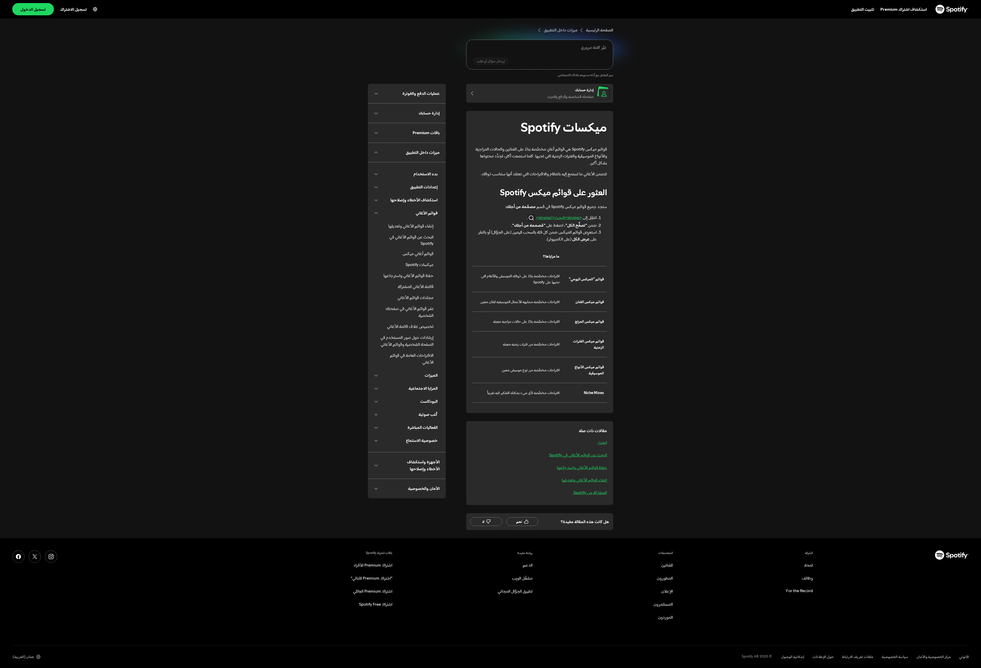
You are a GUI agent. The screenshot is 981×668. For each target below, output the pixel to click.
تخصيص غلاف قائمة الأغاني (410, 326)
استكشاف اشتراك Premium (903, 9)
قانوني (964, 656)
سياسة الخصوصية (895, 656)
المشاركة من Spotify (590, 492)
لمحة (808, 565)
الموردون (665, 617)
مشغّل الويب (522, 578)
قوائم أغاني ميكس (418, 253)
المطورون (665, 578)
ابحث (602, 442)
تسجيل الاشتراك (73, 9)
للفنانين (667, 565)
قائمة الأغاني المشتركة (416, 286)
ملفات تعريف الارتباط (857, 656)
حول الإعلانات (823, 656)
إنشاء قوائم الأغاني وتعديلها (584, 480)
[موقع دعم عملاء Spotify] (952, 9)
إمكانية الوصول (792, 656)
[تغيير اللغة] (95, 9)
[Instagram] (51, 556)
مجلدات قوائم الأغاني (416, 297)
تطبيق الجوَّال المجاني (515, 591)
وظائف (807, 578)
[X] (35, 556)
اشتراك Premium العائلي (372, 591)
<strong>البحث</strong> (559, 217)
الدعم (528, 565)
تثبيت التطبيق (862, 9)
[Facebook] (18, 556)
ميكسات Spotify (419, 264)
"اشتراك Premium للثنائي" (371, 578)
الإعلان (667, 591)
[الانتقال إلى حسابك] (473, 93)
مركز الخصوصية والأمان (933, 656)
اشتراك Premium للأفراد (372, 565)
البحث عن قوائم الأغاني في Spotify (578, 455)
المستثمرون (663, 604)
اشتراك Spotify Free (375, 604)
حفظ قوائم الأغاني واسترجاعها (582, 467)
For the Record (799, 590)
